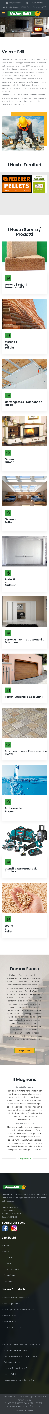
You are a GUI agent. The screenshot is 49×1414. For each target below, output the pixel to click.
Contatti (7, 1263)
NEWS (6, 1251)
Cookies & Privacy (11, 1269)
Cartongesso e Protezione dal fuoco (19, 1309)
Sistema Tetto (10, 1321)
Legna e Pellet (10, 1374)
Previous (2, 28)
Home (6, 1245)
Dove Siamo (9, 1257)
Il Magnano (8, 1281)
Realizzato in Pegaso (24, 1411)
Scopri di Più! (24, 1050)
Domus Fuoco (9, 1275)
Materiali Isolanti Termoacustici (16, 1298)
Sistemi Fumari (10, 1315)
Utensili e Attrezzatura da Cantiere (18, 1368)
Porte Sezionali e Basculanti (15, 1350)
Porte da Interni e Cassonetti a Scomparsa (22, 1344)
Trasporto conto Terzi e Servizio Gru (19, 1380)
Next (46, 28)
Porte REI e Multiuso (12, 1327)
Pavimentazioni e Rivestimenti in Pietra (20, 1356)
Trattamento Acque (12, 1362)
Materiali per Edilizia (12, 1303)
